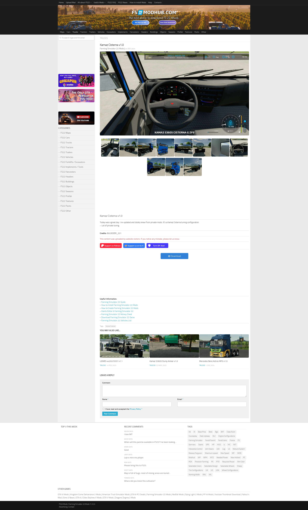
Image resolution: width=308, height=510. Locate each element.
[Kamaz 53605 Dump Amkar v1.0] (174, 346)
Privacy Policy (135, 409)
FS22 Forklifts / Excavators (73, 162)
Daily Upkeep (205, 436)
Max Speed (225, 453)
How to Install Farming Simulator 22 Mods (119, 305)
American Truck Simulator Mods (116, 494)
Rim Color (241, 462)
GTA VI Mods (63, 494)
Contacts (157, 2)
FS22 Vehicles (67, 157)
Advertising (63, 507)
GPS (207, 445)
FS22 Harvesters (68, 172)
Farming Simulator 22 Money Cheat (116, 314)
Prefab (180, 32)
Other (203, 32)
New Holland (235, 457)
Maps (62, 32)
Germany (192, 445)
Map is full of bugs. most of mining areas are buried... (147, 473)
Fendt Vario (222, 440)
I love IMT (128, 434)
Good (126, 450)
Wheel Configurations (230, 470)
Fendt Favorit (210, 440)
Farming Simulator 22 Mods (159, 494)
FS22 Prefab (66, 196)
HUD (219, 445)
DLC (214, 436)
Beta (210, 432)
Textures (188, 32)
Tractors (83, 32)
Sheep (239, 466)
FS (239, 440)
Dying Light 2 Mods (193, 494)
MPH (205, 457)
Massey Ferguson (195, 453)
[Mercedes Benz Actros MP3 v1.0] (224, 346)
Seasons (171, 32)
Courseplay (193, 436)
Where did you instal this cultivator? (139, 481)
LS (229, 449)
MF (233, 453)
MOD (239, 453)
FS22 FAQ (112, 2)
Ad (190, 432)
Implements (123, 32)
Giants (200, 445)
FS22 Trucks (66, 142)
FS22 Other (66, 211)
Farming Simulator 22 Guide (113, 302)
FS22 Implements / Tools (72, 167)
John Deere (209, 449)
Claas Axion (231, 432)
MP (199, 457)
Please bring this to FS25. (135, 465)
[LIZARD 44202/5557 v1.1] (124, 346)
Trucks (75, 32)
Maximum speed (211, 453)
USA (217, 470)
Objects (163, 32)
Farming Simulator (195, 440)
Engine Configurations (226, 436)
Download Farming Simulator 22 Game (118, 317)
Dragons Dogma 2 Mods (125, 497)
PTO (217, 462)
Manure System (239, 449)
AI (194, 432)
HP (213, 445)
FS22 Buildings (67, 181)
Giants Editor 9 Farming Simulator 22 (117, 311)
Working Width (194, 475)
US (212, 470)
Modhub (192, 457)
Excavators (111, 32)
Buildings (154, 32)
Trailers (92, 32)
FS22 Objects (66, 186)
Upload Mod (70, 2)
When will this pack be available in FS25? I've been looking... (150, 442)
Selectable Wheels (227, 466)
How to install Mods (138, 2)
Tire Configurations (196, 470)
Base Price (202, 432)
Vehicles (101, 32)
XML (204, 475)
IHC (229, 445)
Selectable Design (211, 466)
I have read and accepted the (123, 409)
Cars (68, 32)
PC (244, 457)
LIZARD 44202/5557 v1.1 (111, 361)
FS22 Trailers (66, 152)
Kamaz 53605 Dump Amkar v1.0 (164, 361)
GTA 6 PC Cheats (138, 494)
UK (207, 470)
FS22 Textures (67, 201)
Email (180, 399)
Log (223, 449)
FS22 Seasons (67, 191)
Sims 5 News (68, 497)
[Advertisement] (174, 196)
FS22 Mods (63, 504)
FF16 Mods (208, 494)
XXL (210, 475)
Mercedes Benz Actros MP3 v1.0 (213, 361)
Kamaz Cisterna (110, 326)
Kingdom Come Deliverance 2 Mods (85, 494)
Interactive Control (195, 449)
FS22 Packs (66, 206)
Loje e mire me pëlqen (133, 457)
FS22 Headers (67, 176)
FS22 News (122, 2)
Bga (216, 432)
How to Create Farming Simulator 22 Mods (119, 308)
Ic (224, 445)
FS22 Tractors (67, 147)
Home (61, 2)
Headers (144, 32)
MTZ (212, 457)
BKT (222, 432)
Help (150, 2)
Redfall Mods (178, 494)
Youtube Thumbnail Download (227, 494)
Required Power (228, 462)
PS (212, 462)
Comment (106, 383)
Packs (196, 32)
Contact (71, 507)
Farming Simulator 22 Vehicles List (116, 320)
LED (218, 449)
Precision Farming (201, 462)
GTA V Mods (108, 497)
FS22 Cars (65, 137)
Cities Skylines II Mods (92, 497)
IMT (234, 445)
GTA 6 (78, 497)
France (232, 440)
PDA (190, 462)
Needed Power (222, 457)
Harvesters (134, 32)
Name (105, 399)
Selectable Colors (195, 466)
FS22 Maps (66, 133)
